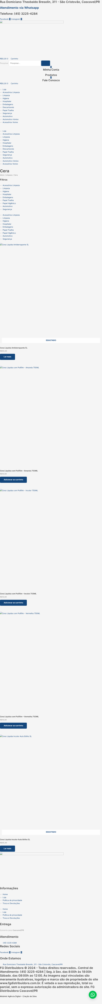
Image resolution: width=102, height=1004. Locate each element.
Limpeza (6, 95)
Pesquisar (4, 63)
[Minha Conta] (51, 67)
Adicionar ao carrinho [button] (13, 480)
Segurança (7, 113)
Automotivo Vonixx (10, 119)
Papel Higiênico (9, 203)
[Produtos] (51, 72)
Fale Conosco (51, 80)
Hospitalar (7, 101)
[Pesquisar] (45, 63)
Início (2, 175)
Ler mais (7, 357)
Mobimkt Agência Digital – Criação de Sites (18, 996)
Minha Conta (51, 69)
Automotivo (7, 116)
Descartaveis (8, 107)
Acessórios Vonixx (10, 122)
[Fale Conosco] (51, 77)
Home (5, 894)
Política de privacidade (12, 900)
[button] (51, 128)
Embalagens (8, 104)
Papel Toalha (8, 110)
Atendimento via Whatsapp (19, 7)
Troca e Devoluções (11, 903)
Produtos (51, 75)
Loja (4, 89)
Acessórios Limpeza (11, 92)
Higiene (6, 98)
